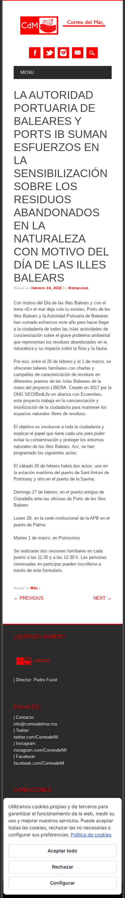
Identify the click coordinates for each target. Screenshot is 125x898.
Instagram (63, 52)
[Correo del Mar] (63, 40)
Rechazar (62, 867)
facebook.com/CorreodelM (39, 763)
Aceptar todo (62, 850)
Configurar (62, 883)
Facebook (34, 52)
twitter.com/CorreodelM (36, 737)
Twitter (49, 52)
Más (34, 588)
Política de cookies (91, 834)
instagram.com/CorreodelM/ (40, 750)
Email (77, 52)
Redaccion (78, 288)
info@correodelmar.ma (35, 724)
